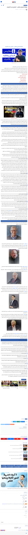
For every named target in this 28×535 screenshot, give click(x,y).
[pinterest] (4, 439)
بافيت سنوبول (15, 288)
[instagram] (24, 439)
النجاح (7, 94)
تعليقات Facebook (7, 424)
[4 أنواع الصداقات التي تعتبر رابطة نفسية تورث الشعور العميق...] (5, 383)
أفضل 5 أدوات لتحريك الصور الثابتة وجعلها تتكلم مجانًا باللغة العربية (17, 488)
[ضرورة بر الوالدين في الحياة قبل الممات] (22, 383)
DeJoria (25, 269)
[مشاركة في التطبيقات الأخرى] (11, 421)
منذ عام (21, 451)
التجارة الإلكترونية (25, 465)
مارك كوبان (25, 311)
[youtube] (17, 439)
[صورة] (25, 445)
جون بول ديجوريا (25, 266)
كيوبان (25, 314)
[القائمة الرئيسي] (26, 1)
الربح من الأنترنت (18, 465)
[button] (23, 421)
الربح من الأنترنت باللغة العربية (10, 465)
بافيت (25, 291)
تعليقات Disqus (2, 424)
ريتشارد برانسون (16, 333)
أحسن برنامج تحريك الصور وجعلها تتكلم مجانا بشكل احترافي (16, 445)
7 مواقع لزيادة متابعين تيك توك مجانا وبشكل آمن (17, 448)
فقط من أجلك (25, 5)
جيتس (24, 245)
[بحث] (1, 1)
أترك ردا (23, 504)
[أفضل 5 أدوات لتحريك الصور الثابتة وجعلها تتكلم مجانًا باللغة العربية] (14, 479)
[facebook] (10, 439)
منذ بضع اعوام (25, 386)
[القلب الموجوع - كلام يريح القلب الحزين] (14, 383)
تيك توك (4, 465)
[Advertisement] (14, 17)
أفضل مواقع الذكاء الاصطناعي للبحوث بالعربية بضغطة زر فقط (16, 455)
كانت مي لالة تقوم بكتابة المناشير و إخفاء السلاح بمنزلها (17, 458)
